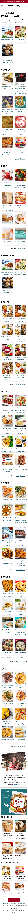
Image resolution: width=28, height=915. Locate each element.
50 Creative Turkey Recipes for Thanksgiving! (7, 377)
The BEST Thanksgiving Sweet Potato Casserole (20, 543)
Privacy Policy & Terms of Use (17, 903)
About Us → (16, 785)
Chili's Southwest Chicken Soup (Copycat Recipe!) (20, 377)
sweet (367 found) (20, 570)
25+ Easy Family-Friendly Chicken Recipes (20, 339)
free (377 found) (21, 248)
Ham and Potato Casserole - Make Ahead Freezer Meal (7, 208)
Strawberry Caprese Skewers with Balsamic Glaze (7, 410)
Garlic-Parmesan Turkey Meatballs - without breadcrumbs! (7, 60)
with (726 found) (20, 476)
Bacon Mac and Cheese (7, 740)
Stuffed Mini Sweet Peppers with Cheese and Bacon (7, 543)
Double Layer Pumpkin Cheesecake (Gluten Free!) (7, 88)
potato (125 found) (20, 661)
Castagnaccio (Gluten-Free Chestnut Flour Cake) (7, 111)
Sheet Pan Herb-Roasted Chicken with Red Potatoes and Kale (7, 655)
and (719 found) (21, 746)
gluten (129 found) (20, 159)
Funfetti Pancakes (20, 226)
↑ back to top (14, 900)
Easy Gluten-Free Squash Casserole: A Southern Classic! (7, 132)
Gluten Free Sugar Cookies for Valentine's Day (20, 132)
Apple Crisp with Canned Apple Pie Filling (7, 431)
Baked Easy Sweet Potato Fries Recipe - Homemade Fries (20, 563)
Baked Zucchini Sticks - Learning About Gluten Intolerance (7, 152)
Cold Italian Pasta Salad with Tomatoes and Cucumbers (20, 410)
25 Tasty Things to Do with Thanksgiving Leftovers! (7, 469)
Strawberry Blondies (7, 226)
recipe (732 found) (20, 384)
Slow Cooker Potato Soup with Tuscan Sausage (20, 655)
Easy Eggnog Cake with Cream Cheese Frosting (20, 431)
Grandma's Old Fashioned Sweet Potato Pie (7, 520)
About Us (5, 903)
